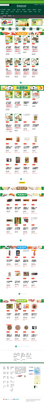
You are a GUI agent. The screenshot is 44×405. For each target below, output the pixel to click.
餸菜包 (7, 11)
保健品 (6, 13)
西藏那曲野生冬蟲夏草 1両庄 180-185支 (26, 103)
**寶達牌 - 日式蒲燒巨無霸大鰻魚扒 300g (9, 148)
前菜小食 (12, 11)
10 (27, 346)
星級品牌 (2, 13)
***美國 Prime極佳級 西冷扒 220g (9, 168)
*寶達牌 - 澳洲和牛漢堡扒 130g (18, 336)
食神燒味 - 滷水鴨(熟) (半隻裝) (27, 168)
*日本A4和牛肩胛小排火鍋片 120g (18, 315)
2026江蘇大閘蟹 (2, 9)
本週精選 (8, 9)
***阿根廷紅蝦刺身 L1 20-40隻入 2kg (27, 126)
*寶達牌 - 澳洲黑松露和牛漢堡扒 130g (9, 336)
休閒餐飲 (25, 11)
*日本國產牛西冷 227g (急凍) (26, 315)
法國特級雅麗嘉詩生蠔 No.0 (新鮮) (26, 70)
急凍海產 (29, 9)
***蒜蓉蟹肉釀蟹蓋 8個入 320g (35, 148)
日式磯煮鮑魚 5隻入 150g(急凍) (34, 282)
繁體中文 (37, 4)
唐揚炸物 (17, 11)
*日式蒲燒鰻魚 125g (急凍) (17, 229)
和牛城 (39, 11)
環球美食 (39, 9)
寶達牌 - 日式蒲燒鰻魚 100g (34, 209)
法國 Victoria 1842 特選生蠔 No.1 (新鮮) (35, 70)
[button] (1, 22)
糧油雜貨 (30, 11)
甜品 (21, 11)
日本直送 (13, 9)
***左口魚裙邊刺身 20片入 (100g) (26, 148)
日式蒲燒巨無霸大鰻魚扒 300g (9, 229)
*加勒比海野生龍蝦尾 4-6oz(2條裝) (17, 261)
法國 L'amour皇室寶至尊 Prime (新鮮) (17, 48)
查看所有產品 (22, 182)
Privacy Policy (32, 401)
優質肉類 (34, 9)
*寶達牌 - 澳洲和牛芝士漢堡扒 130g (26, 336)
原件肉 (35, 11)
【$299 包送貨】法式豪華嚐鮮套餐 (17, 103)
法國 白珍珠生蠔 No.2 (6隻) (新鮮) (26, 48)
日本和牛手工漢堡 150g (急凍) (34, 315)
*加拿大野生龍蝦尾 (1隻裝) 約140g (25, 261)
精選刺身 (23, 9)
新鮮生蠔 (18, 9)
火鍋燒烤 (2, 11)
